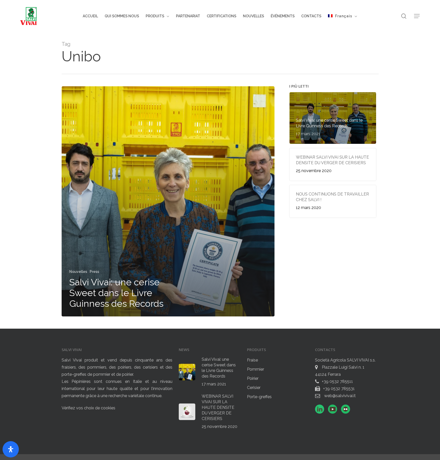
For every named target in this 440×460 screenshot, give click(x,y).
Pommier (255, 369)
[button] (417, 16)
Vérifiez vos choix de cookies (88, 408)
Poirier (252, 378)
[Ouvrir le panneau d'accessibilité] (11, 449)
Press (94, 272)
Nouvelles (78, 272)
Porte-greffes (259, 396)
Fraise (252, 360)
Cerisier (253, 387)
